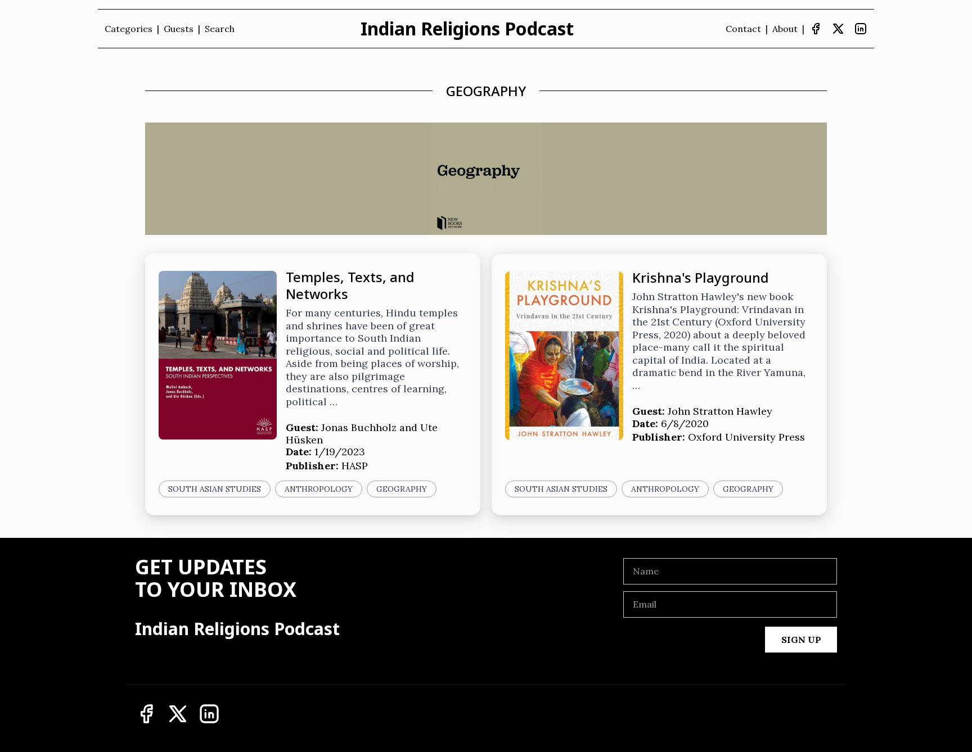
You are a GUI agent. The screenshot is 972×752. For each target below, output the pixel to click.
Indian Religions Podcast (467, 29)
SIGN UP (801, 639)
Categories (128, 28)
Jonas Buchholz (359, 427)
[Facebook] (815, 28)
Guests (179, 28)
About (785, 28)
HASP (354, 465)
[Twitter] (838, 28)
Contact (743, 28)
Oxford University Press (746, 437)
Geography (401, 489)
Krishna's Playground (700, 277)
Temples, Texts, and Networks (350, 285)
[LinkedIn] (860, 28)
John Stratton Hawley (720, 411)
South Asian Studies (214, 489)
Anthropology (319, 489)
